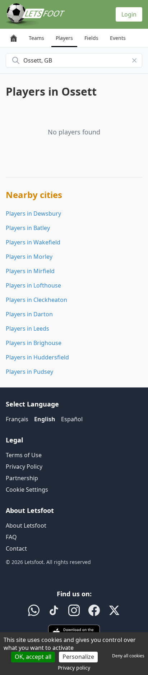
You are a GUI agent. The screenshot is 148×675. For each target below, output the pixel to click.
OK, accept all (33, 657)
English (44, 419)
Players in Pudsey (29, 372)
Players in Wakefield (33, 242)
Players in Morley (29, 257)
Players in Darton (29, 314)
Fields (91, 38)
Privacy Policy (24, 466)
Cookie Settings (27, 489)
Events (118, 38)
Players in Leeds (27, 328)
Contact (16, 548)
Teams (36, 38)
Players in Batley (28, 228)
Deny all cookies (128, 656)
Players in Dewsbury (33, 213)
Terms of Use (24, 455)
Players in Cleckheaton (36, 300)
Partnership (22, 478)
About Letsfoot (26, 525)
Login (129, 14)
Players (64, 38)
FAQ (11, 537)
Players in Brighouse (33, 343)
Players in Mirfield (30, 271)
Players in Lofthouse (33, 285)
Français (17, 419)
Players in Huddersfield (37, 357)
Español (72, 419)
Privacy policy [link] (74, 667)
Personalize (78, 657)
